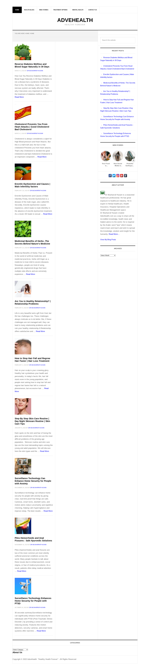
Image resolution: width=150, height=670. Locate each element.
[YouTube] (121, 175)
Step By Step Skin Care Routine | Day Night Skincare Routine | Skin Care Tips (32, 421)
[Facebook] (110, 175)
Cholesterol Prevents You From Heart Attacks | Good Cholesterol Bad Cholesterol (32, 127)
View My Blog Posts (108, 240)
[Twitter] (114, 175)
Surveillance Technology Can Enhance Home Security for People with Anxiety (33, 481)
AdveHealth (75, 20)
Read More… (114, 234)
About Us (17, 652)
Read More (19, 97)
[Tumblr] (125, 175)
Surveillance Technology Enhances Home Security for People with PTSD (33, 601)
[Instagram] (117, 175)
